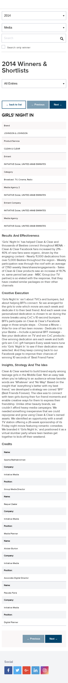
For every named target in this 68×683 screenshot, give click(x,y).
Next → (58, 104)
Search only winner (18, 47)
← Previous (37, 104)
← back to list (14, 104)
